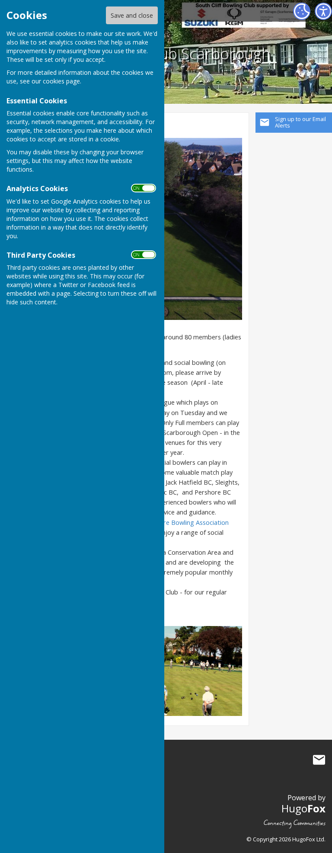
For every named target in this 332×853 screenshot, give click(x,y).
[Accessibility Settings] (323, 11)
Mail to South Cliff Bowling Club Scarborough (319, 760)
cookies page (61, 81)
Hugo (303, 808)
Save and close (132, 15)
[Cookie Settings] (301, 11)
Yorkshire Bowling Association (186, 522)
